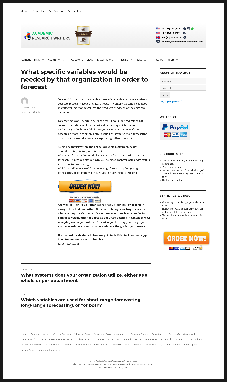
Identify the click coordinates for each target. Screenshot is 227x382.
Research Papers (163, 59)
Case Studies (158, 334)
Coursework (189, 334)
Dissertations (105, 59)
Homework (166, 339)
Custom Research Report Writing (57, 339)
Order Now (75, 11)
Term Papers (173, 344)
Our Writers (56, 11)
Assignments (56, 59)
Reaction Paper (52, 344)
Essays (124, 59)
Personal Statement (31, 344)
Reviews (137, 344)
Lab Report (180, 339)
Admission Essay (30, 59)
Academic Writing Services (57, 334)
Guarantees (151, 339)
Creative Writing (29, 339)
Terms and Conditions (49, 350)
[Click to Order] (104, 191)
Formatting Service (132, 339)
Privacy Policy (28, 350)
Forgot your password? (171, 101)
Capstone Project (82, 59)
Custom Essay (28, 107)
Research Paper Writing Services (91, 344)
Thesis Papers (190, 344)
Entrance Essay (101, 339)
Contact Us (174, 334)
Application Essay (102, 334)
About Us (38, 11)
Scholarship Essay (154, 344)
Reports (141, 59)
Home (24, 11)
